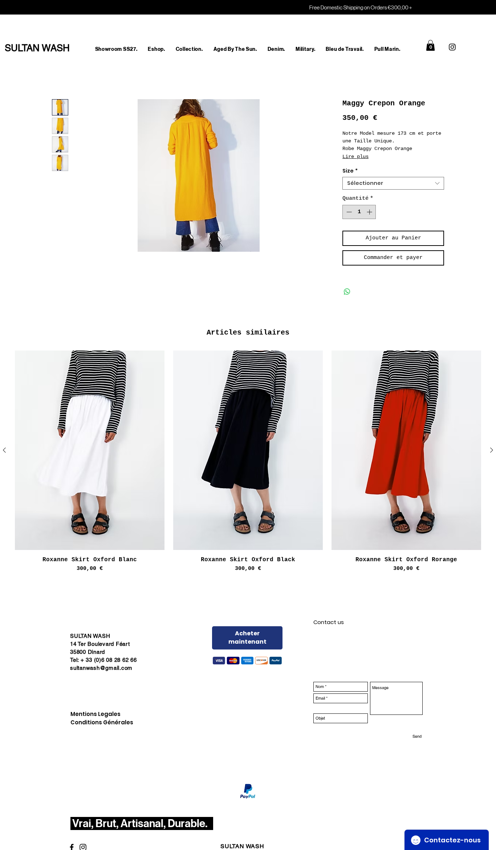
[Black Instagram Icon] (452, 47)
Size (350, 171)
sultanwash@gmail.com (101, 668)
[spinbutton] (359, 212)
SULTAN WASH (242, 846)
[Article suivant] (491, 450)
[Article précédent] (4, 450)
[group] (248, 461)
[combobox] (393, 183)
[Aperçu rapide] (89, 450)
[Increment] (370, 212)
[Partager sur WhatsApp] (347, 291)
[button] (156, 49)
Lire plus (355, 156)
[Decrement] (348, 212)
